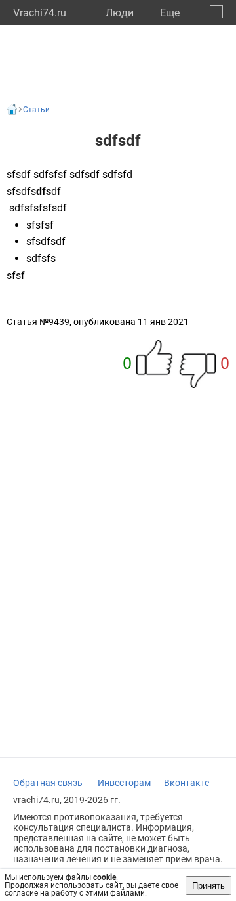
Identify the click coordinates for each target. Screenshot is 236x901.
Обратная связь (48, 783)
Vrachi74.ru (39, 13)
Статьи (36, 109)
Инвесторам (124, 783)
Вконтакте (186, 783)
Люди (120, 13)
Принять (208, 885)
